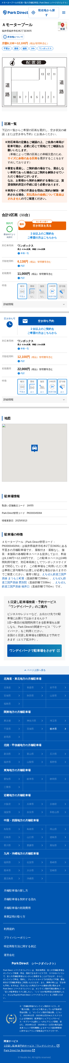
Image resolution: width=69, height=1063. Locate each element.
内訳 (23, 266)
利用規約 (9, 928)
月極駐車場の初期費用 (17, 907)
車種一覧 (25, 253)
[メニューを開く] (63, 12)
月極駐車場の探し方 (16, 890)
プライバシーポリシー (17, 937)
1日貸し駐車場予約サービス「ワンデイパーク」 (30, 1045)
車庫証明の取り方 (14, 916)
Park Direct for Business (17, 1050)
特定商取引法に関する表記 (20, 946)
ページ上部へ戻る (36, 670)
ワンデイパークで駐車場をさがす (32, 650)
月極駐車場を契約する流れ (20, 899)
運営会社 (9, 954)
